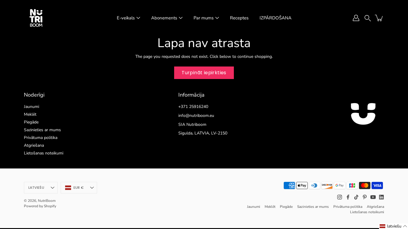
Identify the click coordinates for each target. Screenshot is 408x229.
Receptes (239, 18)
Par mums (204, 18)
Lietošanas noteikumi (43, 153)
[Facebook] (348, 197)
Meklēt (30, 114)
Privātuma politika (40, 137)
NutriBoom (47, 200)
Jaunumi (31, 106)
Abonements (164, 18)
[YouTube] (373, 197)
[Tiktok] (356, 197)
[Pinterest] (364, 197)
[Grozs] (379, 18)
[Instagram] (339, 197)
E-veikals (126, 18)
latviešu (36, 187)
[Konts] (356, 18)
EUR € (78, 187)
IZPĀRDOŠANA (276, 18)
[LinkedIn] (381, 197)
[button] (367, 17)
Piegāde (31, 122)
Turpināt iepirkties (204, 72)
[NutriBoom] (36, 18)
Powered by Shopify (40, 206)
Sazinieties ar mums (42, 130)
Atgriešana (34, 145)
